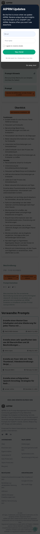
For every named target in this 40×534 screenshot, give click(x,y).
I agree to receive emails (14, 46)
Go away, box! (31, 65)
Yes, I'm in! (19, 52)
